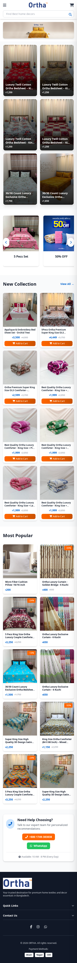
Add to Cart (22, 343)
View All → (67, 284)
